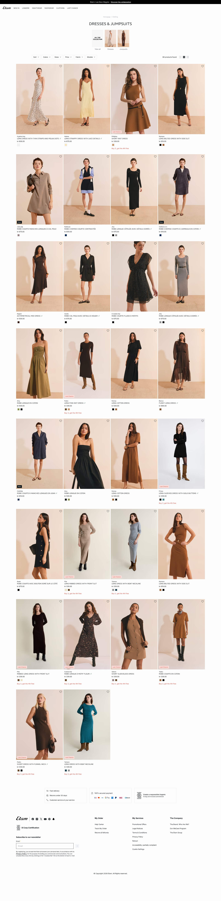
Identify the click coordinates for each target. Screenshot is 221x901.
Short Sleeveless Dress (123, 674)
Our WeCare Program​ (178, 828)
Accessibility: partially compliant (144, 845)
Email (18, 841)
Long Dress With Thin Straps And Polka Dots (38, 139)
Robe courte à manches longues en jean (36, 493)
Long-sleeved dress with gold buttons (178, 493)
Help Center (99, 824)
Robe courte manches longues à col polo (36, 229)
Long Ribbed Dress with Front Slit (80, 583)
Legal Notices (137, 828)
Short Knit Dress (120, 139)
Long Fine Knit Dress (74, 403)
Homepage (106, 17)
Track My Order (101, 828)
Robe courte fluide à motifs (125, 316)
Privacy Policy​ (137, 837)
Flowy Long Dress (167, 403)
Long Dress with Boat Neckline (126, 583)
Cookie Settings (138, 849)
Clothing (115, 17)
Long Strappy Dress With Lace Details (82, 139)
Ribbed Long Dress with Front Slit (33, 674)
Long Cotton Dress (120, 403)
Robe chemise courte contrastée (80, 229)
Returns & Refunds (102, 833)
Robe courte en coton (169, 674)
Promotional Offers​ (139, 824)
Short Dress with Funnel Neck (31, 764)
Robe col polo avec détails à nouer (81, 316)
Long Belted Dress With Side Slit (174, 139)
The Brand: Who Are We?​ (179, 824)
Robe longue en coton (27, 403)
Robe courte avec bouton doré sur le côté (37, 583)
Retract (135, 841)
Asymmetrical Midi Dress (29, 316)
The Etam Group (176, 833)
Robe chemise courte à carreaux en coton (179, 229)
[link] (16, 8)
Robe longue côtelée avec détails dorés (131, 229)
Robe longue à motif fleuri (77, 674)
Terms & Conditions (139, 833)
